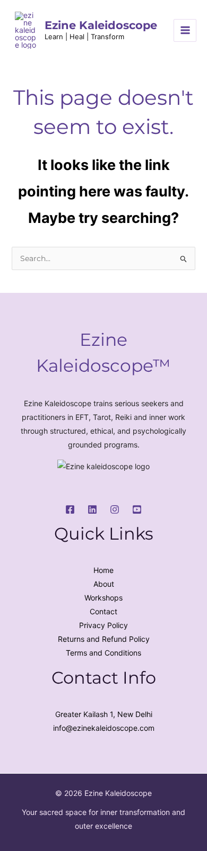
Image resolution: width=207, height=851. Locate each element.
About (103, 583)
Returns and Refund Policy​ (104, 638)
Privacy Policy (103, 625)
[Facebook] (70, 509)
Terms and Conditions (103, 652)
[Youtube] (137, 509)
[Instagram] (114, 509)
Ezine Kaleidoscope (101, 25)
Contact (103, 611)
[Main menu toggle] (185, 30)
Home (103, 570)
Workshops (103, 597)
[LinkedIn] (92, 509)
